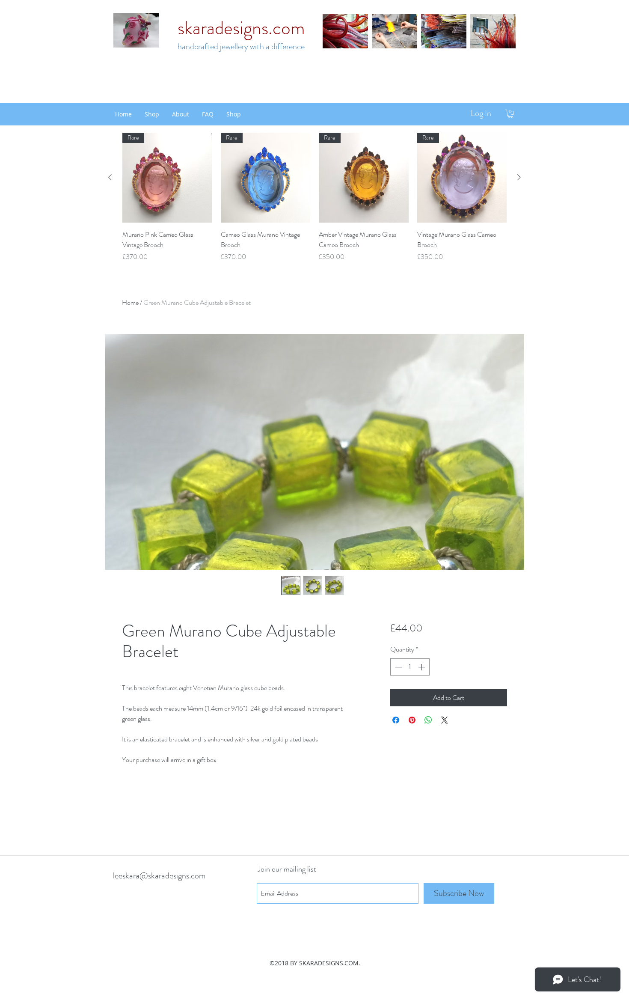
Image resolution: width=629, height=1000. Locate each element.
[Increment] (422, 667)
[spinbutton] (410, 667)
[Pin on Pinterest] (412, 720)
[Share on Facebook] (396, 720)
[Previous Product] (110, 177)
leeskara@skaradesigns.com (159, 875)
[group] (314, 197)
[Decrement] (398, 667)
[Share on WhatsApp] (428, 720)
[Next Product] (519, 177)
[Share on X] (444, 720)
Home (130, 302)
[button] (510, 114)
